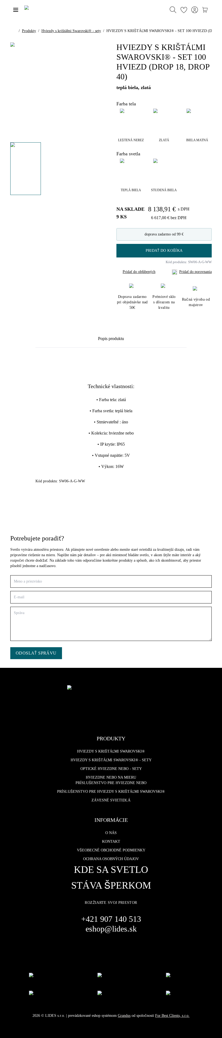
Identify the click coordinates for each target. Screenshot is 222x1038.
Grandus (124, 1016)
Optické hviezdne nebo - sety (111, 769)
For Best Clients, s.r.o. (172, 1016)
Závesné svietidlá (111, 800)
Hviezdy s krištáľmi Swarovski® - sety (71, 31)
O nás (111, 833)
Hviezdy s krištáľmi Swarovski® (111, 751)
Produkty (29, 31)
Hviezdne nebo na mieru (111, 777)
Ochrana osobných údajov (111, 859)
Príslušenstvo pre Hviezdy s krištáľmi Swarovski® (111, 791)
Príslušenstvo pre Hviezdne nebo (111, 783)
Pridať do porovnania (195, 272)
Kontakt (111, 841)
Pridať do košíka (164, 251)
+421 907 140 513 (111, 918)
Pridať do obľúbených (139, 272)
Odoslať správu (36, 653)
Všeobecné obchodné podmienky (111, 850)
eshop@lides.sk (111, 928)
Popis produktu (111, 338)
